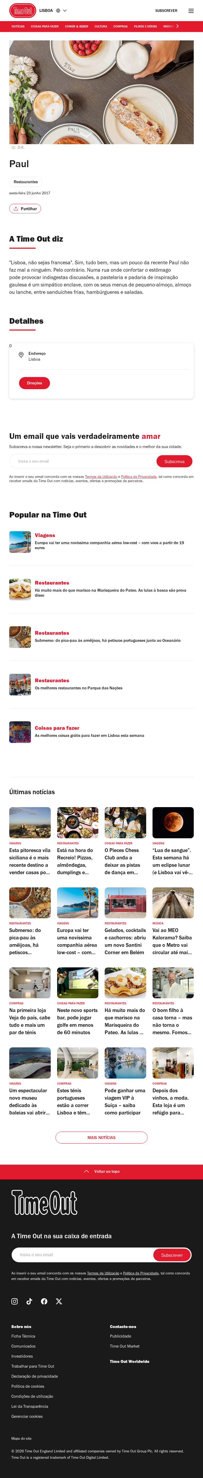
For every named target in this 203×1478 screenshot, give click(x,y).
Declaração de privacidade (34, 1377)
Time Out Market (125, 1347)
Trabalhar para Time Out (32, 1367)
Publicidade (120, 1337)
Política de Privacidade (138, 477)
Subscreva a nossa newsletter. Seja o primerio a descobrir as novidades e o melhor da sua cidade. (95, 447)
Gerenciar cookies (27, 1417)
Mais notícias (101, 1138)
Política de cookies (27, 1387)
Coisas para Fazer (45, 27)
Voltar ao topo (106, 1172)
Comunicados (23, 1347)
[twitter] (59, 1301)
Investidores (22, 1357)
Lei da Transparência (29, 1407)
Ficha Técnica (23, 1337)
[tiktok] (29, 1301)
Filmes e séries (145, 27)
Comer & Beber (76, 27)
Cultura (101, 27)
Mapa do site (21, 1439)
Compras (120, 27)
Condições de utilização (32, 1397)
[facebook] (44, 1301)
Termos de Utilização (101, 477)
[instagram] (14, 1301)
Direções (34, 384)
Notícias (18, 27)
